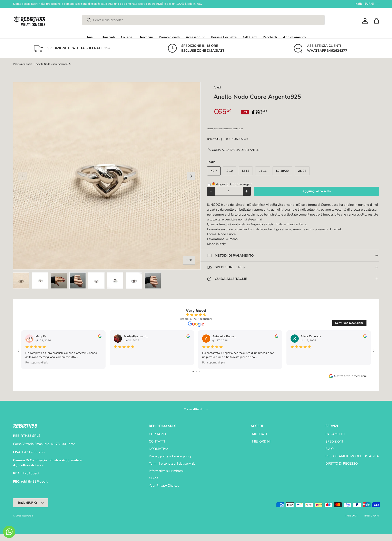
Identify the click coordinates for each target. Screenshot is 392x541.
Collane (126, 37)
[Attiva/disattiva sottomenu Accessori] (203, 37)
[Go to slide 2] (196, 371)
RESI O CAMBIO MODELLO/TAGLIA (352, 456)
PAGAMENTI (335, 434)
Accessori (193, 37)
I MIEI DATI (259, 434)
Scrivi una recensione (349, 323)
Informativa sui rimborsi (166, 471)
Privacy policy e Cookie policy (170, 456)
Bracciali (108, 37)
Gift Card (250, 37)
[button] (376, 20)
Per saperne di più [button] (36, 362)
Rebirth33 (213, 139)
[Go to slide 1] (193, 371)
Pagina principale (22, 64)
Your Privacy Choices (164, 485)
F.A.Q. (329, 449)
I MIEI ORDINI (261, 441)
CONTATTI (157, 441)
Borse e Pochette (224, 37)
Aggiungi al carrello (316, 191)
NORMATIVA (158, 449)
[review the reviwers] (99, 337)
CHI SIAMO (157, 434)
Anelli (91, 37)
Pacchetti (270, 37)
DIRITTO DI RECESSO (341, 463)
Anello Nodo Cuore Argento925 (53, 64)
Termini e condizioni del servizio (172, 463)
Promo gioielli (169, 37)
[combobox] (203, 20)
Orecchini (145, 37)
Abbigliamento (294, 37)
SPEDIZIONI (334, 441)
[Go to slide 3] (199, 371)
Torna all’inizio (194, 409)
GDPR (153, 478)
